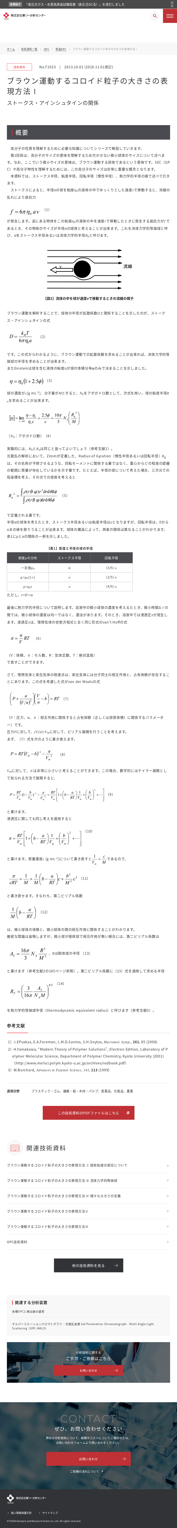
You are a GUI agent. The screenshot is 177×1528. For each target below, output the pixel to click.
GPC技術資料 (17, 1241)
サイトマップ (50, 1513)
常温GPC (60, 49)
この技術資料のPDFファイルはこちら (88, 1112)
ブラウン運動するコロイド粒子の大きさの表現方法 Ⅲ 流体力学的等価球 (62, 1180)
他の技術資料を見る (88, 1265)
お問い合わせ (88, 1370)
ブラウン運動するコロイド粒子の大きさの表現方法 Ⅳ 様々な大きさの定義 (64, 1195)
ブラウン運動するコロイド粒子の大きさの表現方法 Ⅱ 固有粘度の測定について (67, 1165)
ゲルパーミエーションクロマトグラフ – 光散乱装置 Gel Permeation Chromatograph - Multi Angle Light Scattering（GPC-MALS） (83, 1326)
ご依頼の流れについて (85, 1471)
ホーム (11, 49)
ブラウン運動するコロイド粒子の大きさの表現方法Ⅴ (47, 1211)
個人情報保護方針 (21, 1513)
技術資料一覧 (29, 49)
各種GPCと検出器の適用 (28, 1311)
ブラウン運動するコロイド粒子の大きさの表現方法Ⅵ (47, 1226)
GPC (46, 49)
